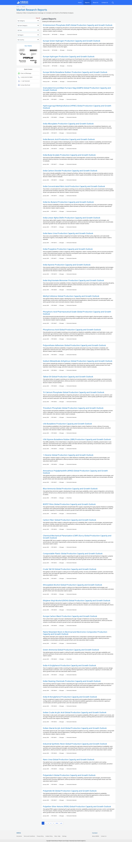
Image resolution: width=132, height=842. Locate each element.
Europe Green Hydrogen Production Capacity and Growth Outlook (71, 40)
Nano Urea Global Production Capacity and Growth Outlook (68, 759)
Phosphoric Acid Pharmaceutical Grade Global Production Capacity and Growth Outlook (77, 312)
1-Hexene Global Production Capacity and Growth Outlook (68, 455)
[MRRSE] (22, 2)
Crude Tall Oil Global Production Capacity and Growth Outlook (69, 569)
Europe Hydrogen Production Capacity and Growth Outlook (68, 56)
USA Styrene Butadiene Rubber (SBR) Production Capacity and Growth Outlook (77, 439)
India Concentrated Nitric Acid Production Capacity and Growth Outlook (74, 186)
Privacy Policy (40, 836)
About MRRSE (95, 836)
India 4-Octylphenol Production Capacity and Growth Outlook (69, 665)
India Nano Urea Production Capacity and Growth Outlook (68, 233)
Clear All (38, 18)
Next (57, 823)
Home (80, 2)
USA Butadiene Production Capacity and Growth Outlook (67, 423)
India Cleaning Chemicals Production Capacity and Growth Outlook (72, 681)
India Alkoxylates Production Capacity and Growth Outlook (68, 123)
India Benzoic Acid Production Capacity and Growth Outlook (69, 139)
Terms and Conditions (29, 836)
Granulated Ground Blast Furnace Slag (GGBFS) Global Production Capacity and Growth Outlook (77, 89)
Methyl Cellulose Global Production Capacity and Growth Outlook (71, 296)
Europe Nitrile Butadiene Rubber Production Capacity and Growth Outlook (75, 72)
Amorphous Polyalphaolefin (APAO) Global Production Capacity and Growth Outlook (75, 471)
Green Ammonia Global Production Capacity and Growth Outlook (71, 649)
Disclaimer (19, 836)
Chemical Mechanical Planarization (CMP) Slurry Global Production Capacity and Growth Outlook (77, 536)
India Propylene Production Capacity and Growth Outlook (68, 249)
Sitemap (64, 836)
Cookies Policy (49, 836)
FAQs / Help (57, 836)
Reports (87, 2)
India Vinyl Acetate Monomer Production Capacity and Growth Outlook (73, 280)
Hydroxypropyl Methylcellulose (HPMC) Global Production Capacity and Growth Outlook (77, 106)
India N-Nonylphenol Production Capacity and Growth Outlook (70, 696)
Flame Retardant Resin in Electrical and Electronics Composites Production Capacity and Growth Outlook (75, 633)
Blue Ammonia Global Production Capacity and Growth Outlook (70, 488)
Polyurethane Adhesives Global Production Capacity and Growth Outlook (74, 345)
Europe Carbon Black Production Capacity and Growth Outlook (70, 616)
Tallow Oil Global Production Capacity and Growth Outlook (68, 376)
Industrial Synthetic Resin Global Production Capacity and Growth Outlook (75, 743)
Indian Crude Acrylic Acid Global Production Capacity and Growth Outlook (74, 712)
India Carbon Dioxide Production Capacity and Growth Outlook (70, 170)
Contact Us (105, 2)
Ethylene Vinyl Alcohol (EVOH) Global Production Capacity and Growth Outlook (76, 600)
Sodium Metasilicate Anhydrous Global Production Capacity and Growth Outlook (77, 361)
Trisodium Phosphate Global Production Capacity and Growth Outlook (73, 408)
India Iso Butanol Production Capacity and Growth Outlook (68, 202)
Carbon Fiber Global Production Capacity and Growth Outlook (69, 520)
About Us (95, 2)
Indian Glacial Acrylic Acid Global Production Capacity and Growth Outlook (75, 728)
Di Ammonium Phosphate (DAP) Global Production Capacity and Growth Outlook (77, 25)
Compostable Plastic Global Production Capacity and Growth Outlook (73, 553)
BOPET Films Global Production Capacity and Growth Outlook (69, 504)
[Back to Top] (128, 829)
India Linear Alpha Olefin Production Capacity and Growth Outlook (71, 217)
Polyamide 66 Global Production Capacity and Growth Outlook (70, 790)
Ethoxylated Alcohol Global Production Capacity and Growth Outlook (72, 585)
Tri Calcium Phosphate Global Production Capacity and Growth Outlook (73, 392)
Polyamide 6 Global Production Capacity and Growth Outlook (69, 775)
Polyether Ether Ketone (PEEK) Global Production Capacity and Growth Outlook (77, 806)
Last (61, 823)
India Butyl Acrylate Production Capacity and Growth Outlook (69, 155)
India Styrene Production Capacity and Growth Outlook (66, 264)
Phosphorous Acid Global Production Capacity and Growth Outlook (72, 329)
